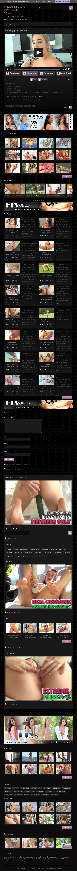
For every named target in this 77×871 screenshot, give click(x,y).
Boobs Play (14, 858)
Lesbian (66, 858)
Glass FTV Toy (60, 857)
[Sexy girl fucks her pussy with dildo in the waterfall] (64, 807)
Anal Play (16, 549)
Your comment (8, 417)
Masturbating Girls (12, 704)
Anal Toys (29, 860)
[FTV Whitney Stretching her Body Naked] (30, 843)
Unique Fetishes (19, 106)
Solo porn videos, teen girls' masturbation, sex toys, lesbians (15, 17)
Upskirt (18, 857)
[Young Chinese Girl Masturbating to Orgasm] (47, 769)
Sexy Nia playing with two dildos (12, 168)
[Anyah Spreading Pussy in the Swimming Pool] (30, 769)
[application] (38, 52)
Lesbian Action (62, 549)
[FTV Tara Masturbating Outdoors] (64, 769)
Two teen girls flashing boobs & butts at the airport (35, 190)
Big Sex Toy (33, 860)
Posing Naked (27, 106)
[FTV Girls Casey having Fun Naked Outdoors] (30, 757)
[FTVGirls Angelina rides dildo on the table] (30, 807)
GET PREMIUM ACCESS (62, 1)
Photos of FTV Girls (13, 538)
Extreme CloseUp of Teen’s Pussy (47, 168)
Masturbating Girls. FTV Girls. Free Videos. (15, 10)
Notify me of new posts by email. (14, 469)
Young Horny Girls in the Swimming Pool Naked (30, 143)
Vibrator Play (34, 556)
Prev (5, 190)
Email (6, 443)
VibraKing (10, 858)
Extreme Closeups (47, 857)
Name (6, 436)
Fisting (57, 858)
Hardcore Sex (53, 549)
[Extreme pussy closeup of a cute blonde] (13, 819)
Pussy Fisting (67, 552)
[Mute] (66, 69)
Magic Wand (14, 857)
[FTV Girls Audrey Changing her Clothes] (64, 757)
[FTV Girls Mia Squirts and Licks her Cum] (47, 843)
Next (71, 190)
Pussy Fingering (57, 552)
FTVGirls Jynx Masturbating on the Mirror (64, 143)
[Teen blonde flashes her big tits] (64, 819)
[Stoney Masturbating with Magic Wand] (13, 843)
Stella (33, 106)
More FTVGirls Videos (14, 612)
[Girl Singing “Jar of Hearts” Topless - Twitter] (70, 107)
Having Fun (52, 858)
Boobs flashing (31, 858)
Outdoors (61, 858)
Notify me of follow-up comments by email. (16, 464)
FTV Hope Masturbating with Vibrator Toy (12, 155)
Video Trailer (43, 556)
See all (67, 176)
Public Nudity (38, 552)
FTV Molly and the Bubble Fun (30, 168)
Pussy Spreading (22, 860)
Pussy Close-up (47, 552)
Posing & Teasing (10, 106)
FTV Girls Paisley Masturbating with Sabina (30, 155)
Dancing (45, 860)
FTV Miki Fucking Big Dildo (64, 155)
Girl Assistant (45, 549)
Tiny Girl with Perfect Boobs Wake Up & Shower (56, 190)
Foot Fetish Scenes (34, 549)
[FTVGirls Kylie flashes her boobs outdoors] (47, 819)
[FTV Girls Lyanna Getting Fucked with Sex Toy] (13, 769)
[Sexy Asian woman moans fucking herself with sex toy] (13, 807)
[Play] (8, 69)
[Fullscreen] (69, 69)
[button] (38, 52)
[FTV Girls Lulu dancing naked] (13, 757)
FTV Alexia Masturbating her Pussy (47, 143)
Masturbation (9, 552)
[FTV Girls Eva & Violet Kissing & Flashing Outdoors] (47, 757)
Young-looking (40, 860)
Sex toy (22, 857)
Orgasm (26, 858)
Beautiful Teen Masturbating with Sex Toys (47, 155)
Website (6, 451)
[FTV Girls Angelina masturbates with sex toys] (47, 807)
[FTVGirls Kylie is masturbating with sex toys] (30, 819)
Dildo (55, 857)
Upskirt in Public (42, 858)
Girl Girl (48, 858)
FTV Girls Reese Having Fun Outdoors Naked (64, 168)
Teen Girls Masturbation (14, 647)
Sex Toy (17, 556)
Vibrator (16, 860)
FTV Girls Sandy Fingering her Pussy (12, 143)
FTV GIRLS (9, 1)
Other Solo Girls (18, 552)
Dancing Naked (23, 549)
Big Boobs (37, 858)
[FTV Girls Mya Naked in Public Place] (64, 843)
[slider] (37, 69)
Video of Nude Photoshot (15, 190)
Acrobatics (8, 549)
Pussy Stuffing (9, 556)
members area (38, 96)
